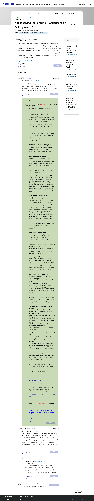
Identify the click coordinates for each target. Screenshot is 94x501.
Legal (21, 499)
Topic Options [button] (74, 25)
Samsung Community (20, 13)
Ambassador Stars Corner (58, 4)
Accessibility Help (10, 496)
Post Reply (54, 485)
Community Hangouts (46, 4)
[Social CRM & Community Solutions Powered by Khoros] (78, 491)
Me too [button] (23, 63)
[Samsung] (8, 4)
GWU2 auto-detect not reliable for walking (72, 86)
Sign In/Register (81, 4)
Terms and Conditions (26, 496)
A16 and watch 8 (71, 75)
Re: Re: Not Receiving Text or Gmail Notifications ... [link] (64, 13)
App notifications (24, 32)
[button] (59, 39)
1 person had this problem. (26, 61)
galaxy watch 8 (43, 32)
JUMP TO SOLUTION (26, 17)
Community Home (20, 4)
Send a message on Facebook (36, 377)
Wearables (37, 13)
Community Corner (30, 4)
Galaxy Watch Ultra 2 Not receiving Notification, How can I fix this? (71, 102)
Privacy (7, 499)
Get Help (38, 4)
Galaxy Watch (45, 13)
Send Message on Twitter (35, 380)
